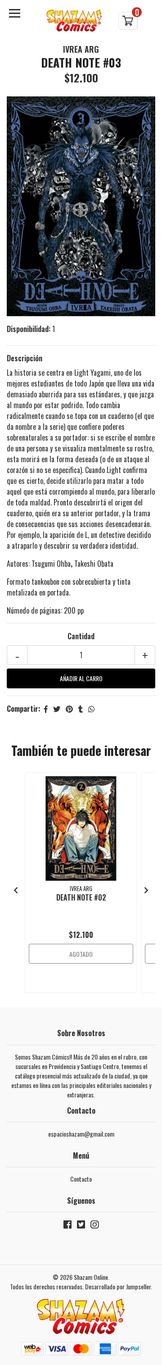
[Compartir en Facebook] (46, 708)
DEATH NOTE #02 (81, 897)
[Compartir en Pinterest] (69, 708)
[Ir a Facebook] (67, 1226)
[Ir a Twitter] (81, 1226)
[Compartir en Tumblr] (80, 708)
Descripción (24, 358)
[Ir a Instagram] (94, 1226)
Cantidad (81, 636)
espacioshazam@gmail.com (81, 1133)
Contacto (81, 1178)
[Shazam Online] (74, 20)
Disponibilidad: (28, 328)
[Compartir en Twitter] (56, 708)
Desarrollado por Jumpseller (118, 1286)
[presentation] (16, 890)
